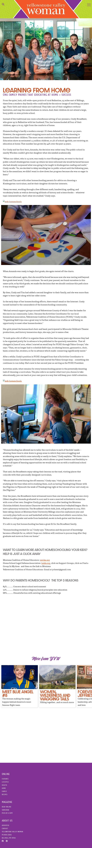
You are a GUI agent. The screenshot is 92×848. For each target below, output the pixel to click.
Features (5, 779)
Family (4, 791)
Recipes (4, 794)
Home (4, 788)
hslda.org (45, 563)
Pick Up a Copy (7, 813)
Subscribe (5, 810)
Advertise (5, 825)
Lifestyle (5, 782)
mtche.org (45, 560)
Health (4, 785)
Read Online (6, 807)
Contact (5, 828)
